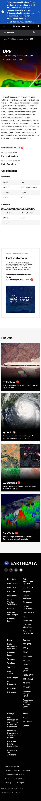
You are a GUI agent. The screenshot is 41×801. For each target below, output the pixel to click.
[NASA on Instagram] (11, 570)
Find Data (13, 39)
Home (5, 39)
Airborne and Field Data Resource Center (28, 703)
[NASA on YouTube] (21, 570)
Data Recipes (12, 678)
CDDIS (25, 652)
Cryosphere (27, 602)
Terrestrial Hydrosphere (28, 632)
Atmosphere (28, 587)
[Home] (22, 26)
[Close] (38, 11)
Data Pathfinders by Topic (28, 581)
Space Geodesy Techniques (11, 601)
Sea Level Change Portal (27, 693)
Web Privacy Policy (12, 766)
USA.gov (20, 782)
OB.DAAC (26, 683)
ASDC (25, 648)
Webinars (11, 659)
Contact (26, 726)
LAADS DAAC (26, 669)
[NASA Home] (13, 26)
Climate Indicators (27, 597)
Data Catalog (12, 583)
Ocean (25, 616)
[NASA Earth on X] (16, 570)
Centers (26, 640)
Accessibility (19, 778)
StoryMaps (11, 688)
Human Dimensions (27, 607)
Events (25, 717)
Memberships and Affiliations (12, 752)
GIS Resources (11, 683)
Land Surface (28, 612)
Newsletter (27, 721)
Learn (9, 640)
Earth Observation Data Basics (12, 646)
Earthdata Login (11, 620)
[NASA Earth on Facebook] (6, 570)
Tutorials (10, 667)
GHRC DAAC (28, 656)
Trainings (11, 663)
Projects (10, 608)
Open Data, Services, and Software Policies (12, 734)
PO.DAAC (26, 687)
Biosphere (27, 591)
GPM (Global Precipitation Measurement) (18, 208)
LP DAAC (26, 664)
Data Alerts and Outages (12, 613)
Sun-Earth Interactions (27, 626)
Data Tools (11, 587)
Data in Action (10, 672)
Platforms (11, 591)
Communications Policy (14, 774)
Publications (12, 692)
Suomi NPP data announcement (20, 21)
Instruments (23, 39)
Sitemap (8, 782)
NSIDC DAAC (28, 675)
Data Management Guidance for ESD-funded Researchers (12, 722)
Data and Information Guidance (17, 770)
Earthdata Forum (11, 654)
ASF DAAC (27, 644)
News (25, 713)
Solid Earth (27, 620)
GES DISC (27, 660)
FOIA (7, 778)
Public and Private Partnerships (12, 743)
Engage (10, 713)
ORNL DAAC (28, 679)
